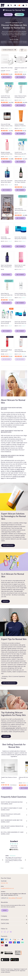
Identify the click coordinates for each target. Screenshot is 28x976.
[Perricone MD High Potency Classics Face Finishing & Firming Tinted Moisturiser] (7, 116)
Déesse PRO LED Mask (7, 67)
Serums (15, 42)
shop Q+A (5, 601)
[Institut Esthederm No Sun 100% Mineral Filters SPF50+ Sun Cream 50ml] (21, 285)
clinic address (12, 898)
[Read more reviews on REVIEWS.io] (14, 850)
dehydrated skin (10, 728)
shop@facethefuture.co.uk (7, 888)
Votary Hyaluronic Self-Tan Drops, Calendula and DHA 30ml (20, 181)
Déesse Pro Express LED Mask (21, 68)
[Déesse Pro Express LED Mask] (21, 59)
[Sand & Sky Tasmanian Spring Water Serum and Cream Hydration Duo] (21, 313)
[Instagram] (5, 931)
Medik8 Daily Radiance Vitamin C (9, 778)
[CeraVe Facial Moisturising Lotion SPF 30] (21, 144)
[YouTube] (11, 931)
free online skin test (17, 471)
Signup (5, 910)
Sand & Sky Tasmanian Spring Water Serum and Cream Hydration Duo (21, 322)
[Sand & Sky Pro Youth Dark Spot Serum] (21, 257)
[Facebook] (2, 931)
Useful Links (5, 923)
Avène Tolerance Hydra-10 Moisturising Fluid (21, 96)
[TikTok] (8, 931)
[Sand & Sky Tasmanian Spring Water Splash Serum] (7, 172)
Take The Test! (7, 215)
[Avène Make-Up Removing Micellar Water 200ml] (7, 285)
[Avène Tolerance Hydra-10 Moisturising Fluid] (21, 88)
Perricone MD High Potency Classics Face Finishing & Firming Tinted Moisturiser (6, 125)
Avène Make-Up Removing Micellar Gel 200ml (20, 350)
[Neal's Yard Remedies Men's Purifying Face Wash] (7, 257)
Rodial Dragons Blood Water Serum (6, 350)
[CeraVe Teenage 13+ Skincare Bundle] (7, 313)
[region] (14, 860)
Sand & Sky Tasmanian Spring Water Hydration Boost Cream (20, 237)
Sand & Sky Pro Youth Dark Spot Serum (20, 266)
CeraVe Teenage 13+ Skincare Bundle (6, 322)
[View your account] (8, 5)
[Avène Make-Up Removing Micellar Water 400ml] (21, 201)
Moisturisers (23, 42)
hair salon (19, 898)
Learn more (19, 14)
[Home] (2, 953)
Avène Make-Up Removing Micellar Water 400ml (21, 209)
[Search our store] (11, 5)
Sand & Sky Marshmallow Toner (6, 237)
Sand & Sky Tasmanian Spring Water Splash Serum (6, 181)
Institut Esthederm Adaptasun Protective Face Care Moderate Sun (21, 125)
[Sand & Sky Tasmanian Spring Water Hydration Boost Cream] (21, 229)
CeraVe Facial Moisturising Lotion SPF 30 (20, 153)
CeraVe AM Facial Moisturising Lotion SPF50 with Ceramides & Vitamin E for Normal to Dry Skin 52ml (7, 96)
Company (4, 916)
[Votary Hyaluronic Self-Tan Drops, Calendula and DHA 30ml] (21, 172)
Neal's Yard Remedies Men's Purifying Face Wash (6, 266)
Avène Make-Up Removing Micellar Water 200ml (7, 294)
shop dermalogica (8, 545)
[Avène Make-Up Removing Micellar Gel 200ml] (21, 342)
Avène (10, 42)
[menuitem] (2, 932)
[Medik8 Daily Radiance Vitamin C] (9, 767)
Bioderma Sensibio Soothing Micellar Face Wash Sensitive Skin (6, 153)
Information (5, 920)
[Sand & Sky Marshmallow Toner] (7, 229)
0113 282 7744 (4, 883)
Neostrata (4, 42)
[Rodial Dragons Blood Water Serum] (7, 342)
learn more (6, 736)
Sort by (22, 50)
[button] (2, 860)
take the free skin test (9, 682)
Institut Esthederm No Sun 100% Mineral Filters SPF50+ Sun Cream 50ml (21, 294)
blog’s (18, 469)
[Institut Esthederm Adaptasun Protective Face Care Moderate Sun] (21, 116)
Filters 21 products (8, 49)
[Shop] (26, 5)
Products (8, 14)
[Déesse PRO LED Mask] (7, 59)
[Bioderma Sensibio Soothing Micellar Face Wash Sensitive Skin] (7, 144)
